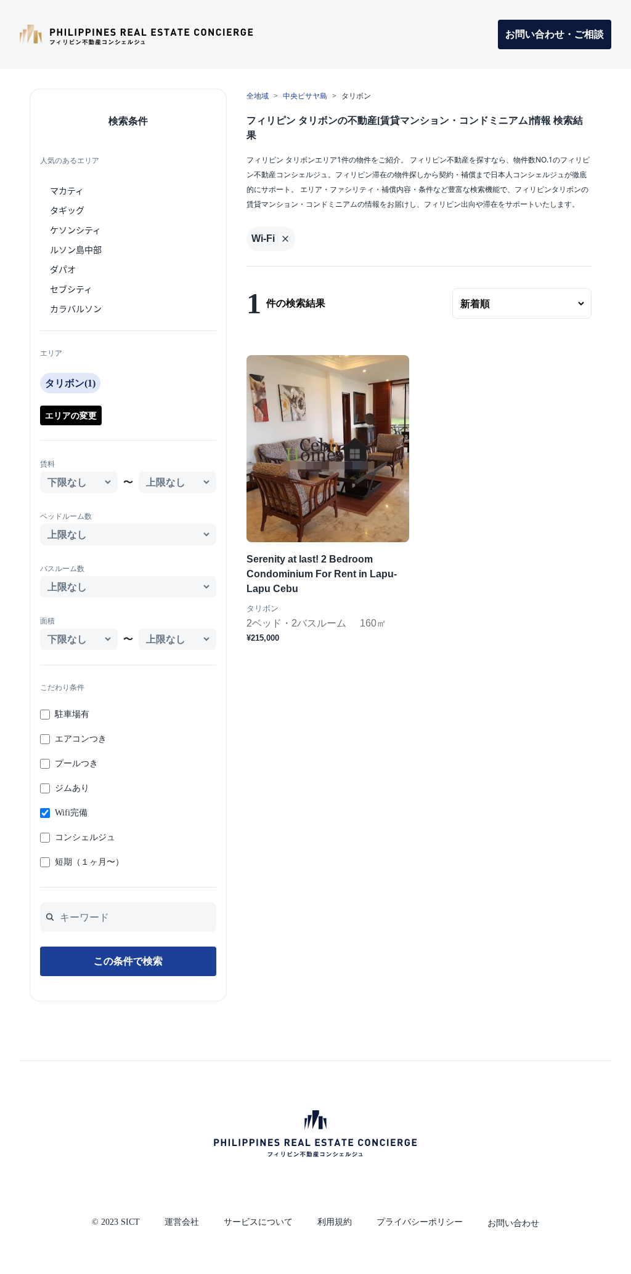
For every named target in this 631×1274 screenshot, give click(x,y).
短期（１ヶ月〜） (89, 862)
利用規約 (334, 1222)
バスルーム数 (62, 568)
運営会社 (182, 1222)
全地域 (257, 96)
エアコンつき (81, 738)
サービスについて (258, 1222)
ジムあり (72, 788)
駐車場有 (72, 714)
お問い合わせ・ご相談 (554, 34)
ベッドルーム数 (66, 516)
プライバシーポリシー (420, 1222)
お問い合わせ (513, 1223)
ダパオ (63, 269)
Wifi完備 (71, 812)
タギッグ (67, 210)
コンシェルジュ (85, 837)
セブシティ (71, 288)
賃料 (47, 464)
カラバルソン (76, 308)
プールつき (76, 763)
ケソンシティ (75, 229)
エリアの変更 (71, 415)
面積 (47, 621)
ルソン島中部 (76, 249)
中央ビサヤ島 (305, 96)
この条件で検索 (128, 961)
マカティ (67, 190)
